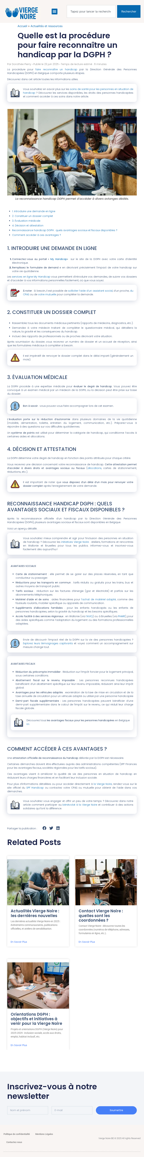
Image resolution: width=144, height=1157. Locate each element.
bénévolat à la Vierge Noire (80, 804)
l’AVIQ (89, 616)
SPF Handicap (35, 787)
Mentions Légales (44, 1134)
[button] (54, 11)
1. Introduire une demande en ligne (33, 211)
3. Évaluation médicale (26, 221)
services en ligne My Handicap (31, 276)
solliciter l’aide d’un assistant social (90, 291)
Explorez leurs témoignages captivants (48, 643)
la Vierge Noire (103, 784)
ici (28, 724)
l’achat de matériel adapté (98, 599)
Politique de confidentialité (17, 1134)
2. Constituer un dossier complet (32, 216)
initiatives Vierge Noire (75, 542)
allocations (94, 468)
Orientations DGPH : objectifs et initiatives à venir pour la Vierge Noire (36, 1019)
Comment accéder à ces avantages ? (36, 235)
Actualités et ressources (47, 26)
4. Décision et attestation (27, 225)
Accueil (22, 26)
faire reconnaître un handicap (56, 69)
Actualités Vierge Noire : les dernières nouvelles (35, 913)
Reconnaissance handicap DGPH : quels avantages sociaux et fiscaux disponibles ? (64, 230)
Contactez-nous (14, 1142)
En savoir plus (19, 942)
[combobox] (91, 11)
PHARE (121, 616)
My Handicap (58, 259)
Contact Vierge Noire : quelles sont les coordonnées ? (101, 915)
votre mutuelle (47, 294)
